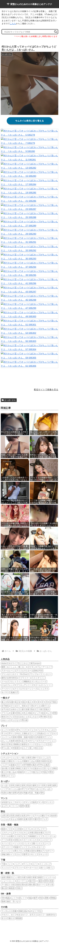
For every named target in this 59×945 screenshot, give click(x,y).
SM (2, 898)
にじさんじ (24, 663)
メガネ (10, 829)
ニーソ (47, 843)
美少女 (17, 702)
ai (30, 911)
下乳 (31, 789)
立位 (49, 744)
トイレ (11, 776)
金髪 (3, 877)
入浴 (23, 768)
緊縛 (3, 901)
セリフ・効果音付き (47, 915)
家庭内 (21, 772)
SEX (12, 730)
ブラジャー (19, 868)
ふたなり (35, 717)
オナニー (33, 741)
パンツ (10, 864)
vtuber (4, 663)
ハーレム (18, 761)
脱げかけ (36, 772)
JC (42, 702)
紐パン (43, 868)
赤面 (51, 881)
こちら (13, 23)
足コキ (24, 741)
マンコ (28, 802)
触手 (35, 898)
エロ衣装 (18, 829)
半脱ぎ (45, 772)
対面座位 (16, 748)
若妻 (27, 709)
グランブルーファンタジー (40, 674)
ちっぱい (48, 789)
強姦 (30, 898)
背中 (31, 819)
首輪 (3, 854)
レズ (49, 713)
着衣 (29, 758)
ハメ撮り (22, 758)
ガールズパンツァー (43, 685)
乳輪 (25, 793)
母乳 (42, 793)
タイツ (35, 864)
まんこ (11, 802)
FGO (41, 671)
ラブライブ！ (24, 678)
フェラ (32, 730)
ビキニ (25, 836)
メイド (39, 836)
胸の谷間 (12, 793)
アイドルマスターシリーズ (25, 689)
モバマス (5, 692)
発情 (44, 761)
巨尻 (12, 816)
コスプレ (27, 829)
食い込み (12, 772)
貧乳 (23, 785)
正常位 (10, 744)
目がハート (41, 885)
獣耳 (25, 854)
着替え (4, 776)
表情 (46, 881)
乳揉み (41, 733)
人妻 (22, 709)
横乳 (55, 785)
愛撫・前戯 (23, 737)
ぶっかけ (52, 730)
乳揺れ (4, 793)
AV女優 (10, 702)
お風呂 (46, 765)
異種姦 (53, 898)
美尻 (18, 816)
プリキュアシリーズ (24, 685)
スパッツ (5, 843)
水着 (31, 833)
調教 (46, 898)
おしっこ (5, 741)
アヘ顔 (4, 885)
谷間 (49, 785)
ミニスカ (35, 840)
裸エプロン (19, 851)
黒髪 (9, 877)
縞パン (51, 868)
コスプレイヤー (39, 829)
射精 (14, 737)
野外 (51, 772)
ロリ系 (30, 706)
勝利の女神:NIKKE (9, 678)
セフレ (10, 717)
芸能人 (47, 709)
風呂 (34, 765)
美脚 (20, 819)
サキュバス (43, 854)
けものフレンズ (8, 685)
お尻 (3, 816)
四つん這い (6, 748)
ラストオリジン (38, 678)
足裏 (25, 819)
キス (55, 733)
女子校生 (5, 706)
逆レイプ (22, 898)
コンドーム (6, 737)
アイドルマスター (23, 671)
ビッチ (37, 713)
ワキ (47, 816)
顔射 (31, 737)
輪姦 (8, 898)
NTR (40, 765)
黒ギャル (46, 706)
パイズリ (24, 730)
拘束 (41, 898)
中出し (19, 733)
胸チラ (36, 758)
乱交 (49, 761)
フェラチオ (41, 730)
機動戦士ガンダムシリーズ (35, 681)
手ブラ (25, 789)
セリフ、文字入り (29, 915)
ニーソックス (16, 843)
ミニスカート (46, 840)
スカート (25, 840)
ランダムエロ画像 (9, 911)
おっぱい (5, 785)
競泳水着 (38, 833)
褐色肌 (11, 888)
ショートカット (8, 881)
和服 (27, 851)
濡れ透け (5, 768)
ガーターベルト (32, 868)
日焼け (19, 888)
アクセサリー (47, 851)
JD (34, 702)
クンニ (34, 733)
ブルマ (47, 833)
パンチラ (5, 765)
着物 (38, 851)
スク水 (17, 836)
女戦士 (17, 840)
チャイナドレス (26, 847)
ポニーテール (22, 881)
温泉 (12, 768)
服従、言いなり (13, 901)
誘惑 (38, 761)
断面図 (19, 918)
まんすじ (5, 806)
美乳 (18, 785)
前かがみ (38, 748)
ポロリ (19, 765)
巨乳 (12, 785)
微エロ (11, 918)
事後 (18, 768)
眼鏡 (3, 829)
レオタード (39, 847)
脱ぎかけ (38, 768)
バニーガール (49, 836)
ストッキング (45, 864)
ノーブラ (5, 789)
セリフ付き (37, 911)
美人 (29, 702)
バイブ (48, 733)
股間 (22, 806)
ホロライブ (13, 663)
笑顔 (18, 885)
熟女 (33, 709)
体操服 (32, 836)
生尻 (23, 816)
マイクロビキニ (21, 833)
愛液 (27, 806)
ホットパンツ (7, 851)
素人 (3, 702)
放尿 (12, 741)
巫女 (11, 840)
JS (46, 702)
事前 (55, 768)
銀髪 (40, 877)
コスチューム (7, 833)
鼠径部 (54, 816)
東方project (35, 663)
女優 (12, 713)
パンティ (18, 864)
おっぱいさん (10, 400)
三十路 (39, 709)
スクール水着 (7, 836)
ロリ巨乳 (42, 785)
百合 (16, 717)
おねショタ (24, 717)
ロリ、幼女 (21, 706)
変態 (55, 713)
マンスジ (49, 802)
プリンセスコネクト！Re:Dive (14, 674)
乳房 (20, 793)
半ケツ (30, 816)
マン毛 (41, 802)
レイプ (14, 898)
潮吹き (26, 733)
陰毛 (35, 802)
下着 (3, 864)
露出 (11, 761)
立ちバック (41, 744)
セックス (5, 730)
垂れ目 (4, 888)
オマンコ (20, 802)
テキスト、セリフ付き (10, 915)
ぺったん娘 (15, 789)
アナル (37, 816)
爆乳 (35, 785)
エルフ (19, 854)
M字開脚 (27, 765)
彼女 (3, 717)
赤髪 (29, 877)
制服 (16, 847)
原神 (35, 671)
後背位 (24, 744)
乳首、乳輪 (34, 793)
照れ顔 (24, 885)
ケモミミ (33, 854)
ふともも (5, 819)
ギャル (37, 706)
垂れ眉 (32, 885)
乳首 (29, 785)
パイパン (14, 806)
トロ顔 (11, 885)
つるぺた (38, 789)
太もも (13, 819)
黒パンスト (37, 843)
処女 (44, 713)
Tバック (27, 864)
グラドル (5, 713)
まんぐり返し (27, 748)
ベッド (28, 772)
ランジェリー (7, 868)
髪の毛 (32, 881)
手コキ (4, 733)
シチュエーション (9, 758)
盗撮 (12, 765)
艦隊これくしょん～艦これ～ (13, 667)
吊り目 (50, 885)
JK (38, 702)
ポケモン (31, 667)
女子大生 (5, 709)
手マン (11, 733)
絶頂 (18, 741)
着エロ (4, 772)
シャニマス (43, 689)
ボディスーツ (7, 847)
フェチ (45, 819)
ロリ (12, 706)
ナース (4, 840)
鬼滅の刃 (14, 692)
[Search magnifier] (55, 31)
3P (17, 730)
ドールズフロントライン (11, 681)
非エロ (4, 918)
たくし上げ (45, 758)
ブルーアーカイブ (44, 667)
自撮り (4, 761)
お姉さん (14, 709)
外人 (25, 713)
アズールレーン (8, 671)
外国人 (19, 713)
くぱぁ (32, 761)
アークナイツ (7, 689)
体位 (3, 744)
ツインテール (49, 877)
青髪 (35, 877)
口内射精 (38, 737)
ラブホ (30, 768)
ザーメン (48, 737)
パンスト (27, 843)
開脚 (25, 761)
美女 (24, 702)
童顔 (40, 881)
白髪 (23, 877)
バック (32, 744)
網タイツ (10, 854)
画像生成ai (22, 911)
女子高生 (53, 702)
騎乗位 (17, 744)
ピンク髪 (16, 877)
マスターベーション (46, 741)
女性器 (4, 802)
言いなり (47, 768)
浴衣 (33, 851)
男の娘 (43, 717)
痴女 (31, 713)
